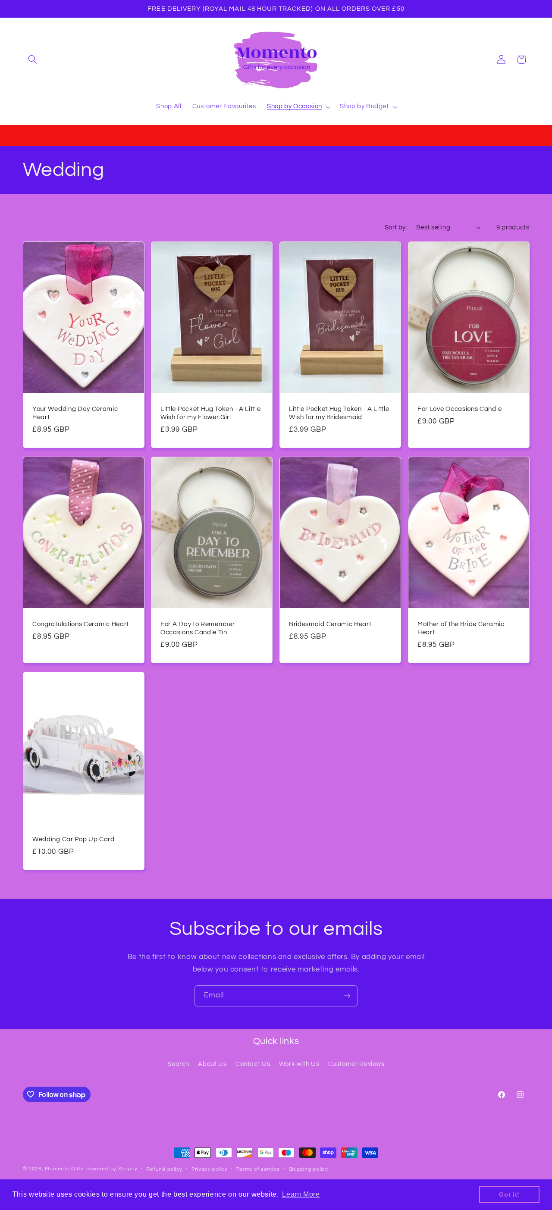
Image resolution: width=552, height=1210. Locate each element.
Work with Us (299, 1064)
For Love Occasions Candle (459, 409)
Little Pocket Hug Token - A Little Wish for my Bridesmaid (339, 413)
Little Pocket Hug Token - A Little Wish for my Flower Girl (210, 413)
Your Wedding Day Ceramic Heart (75, 413)
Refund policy (164, 1169)
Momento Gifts (64, 1168)
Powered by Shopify (111, 1168)
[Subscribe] (347, 995)
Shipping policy (308, 1169)
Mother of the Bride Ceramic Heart (461, 628)
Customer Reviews (356, 1064)
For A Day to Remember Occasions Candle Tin (197, 628)
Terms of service (258, 1169)
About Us (212, 1064)
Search (178, 1064)
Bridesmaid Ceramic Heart (330, 624)
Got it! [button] (509, 1194)
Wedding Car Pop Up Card (73, 839)
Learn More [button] (301, 1194)
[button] (33, 59)
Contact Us (252, 1064)
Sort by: (396, 227)
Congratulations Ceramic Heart (80, 624)
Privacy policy (209, 1169)
